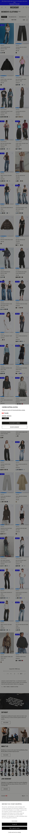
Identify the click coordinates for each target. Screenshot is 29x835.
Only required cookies (14, 828)
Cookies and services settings (14, 832)
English (5, 418)
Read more (14, 821)
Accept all (14, 824)
